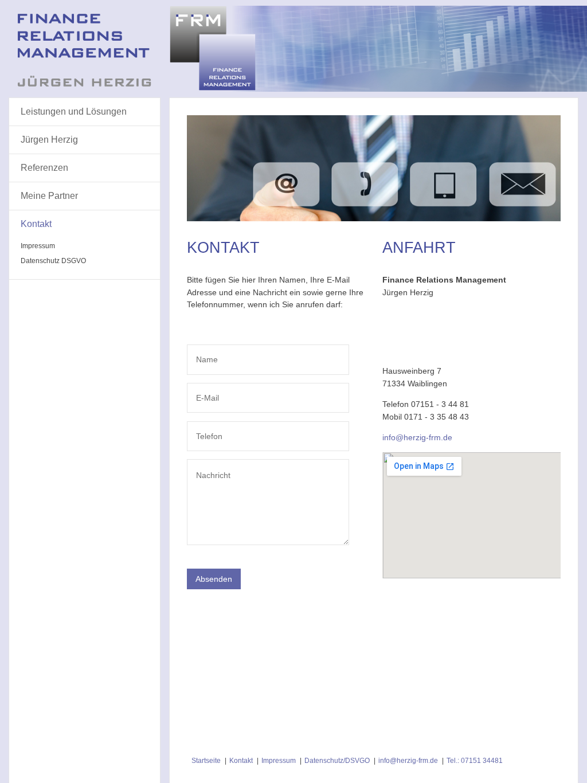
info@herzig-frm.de (408, 760)
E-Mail (205, 392)
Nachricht (210, 468)
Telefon (206, 430)
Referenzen (44, 168)
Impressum (38, 245)
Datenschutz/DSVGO (337, 760)
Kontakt (36, 224)
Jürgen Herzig (49, 139)
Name (204, 353)
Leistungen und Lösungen (74, 111)
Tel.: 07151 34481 (475, 760)
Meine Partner (49, 196)
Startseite (206, 760)
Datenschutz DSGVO (53, 260)
